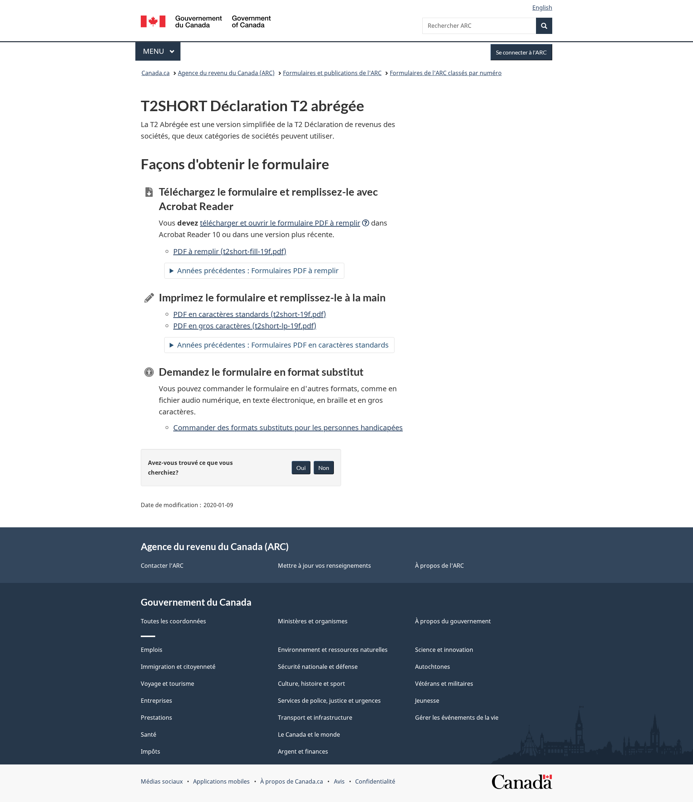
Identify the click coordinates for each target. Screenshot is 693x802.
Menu (161, 51)
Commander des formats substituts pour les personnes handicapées (288, 427)
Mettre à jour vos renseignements (324, 566)
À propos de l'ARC (439, 566)
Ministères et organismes (313, 621)
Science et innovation (444, 650)
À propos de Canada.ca (291, 781)
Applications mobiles (221, 781)
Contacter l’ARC (162, 566)
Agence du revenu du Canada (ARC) (226, 73)
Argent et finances (303, 751)
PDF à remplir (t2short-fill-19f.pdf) (229, 251)
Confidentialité (375, 781)
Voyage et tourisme (167, 684)
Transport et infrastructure (315, 718)
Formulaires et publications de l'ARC (332, 73)
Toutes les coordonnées (173, 621)
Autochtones (432, 667)
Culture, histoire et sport (311, 684)
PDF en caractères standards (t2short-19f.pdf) (249, 314)
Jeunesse (427, 701)
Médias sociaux (162, 781)
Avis (339, 781)
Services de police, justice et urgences (329, 701)
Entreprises (156, 701)
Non (323, 467)
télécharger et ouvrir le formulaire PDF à (280, 223)
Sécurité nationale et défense (318, 667)
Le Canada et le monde (309, 734)
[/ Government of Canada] (206, 23)
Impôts (150, 751)
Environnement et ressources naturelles (333, 650)
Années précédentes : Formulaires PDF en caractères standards (283, 345)
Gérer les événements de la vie (456, 718)
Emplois (151, 650)
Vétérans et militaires (444, 684)
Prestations (156, 718)
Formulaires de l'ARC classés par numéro (446, 73)
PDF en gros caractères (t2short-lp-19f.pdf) (244, 326)
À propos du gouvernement (453, 621)
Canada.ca (155, 73)
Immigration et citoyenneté (178, 667)
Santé (148, 734)
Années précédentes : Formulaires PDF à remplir (260, 270)
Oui (301, 467)
